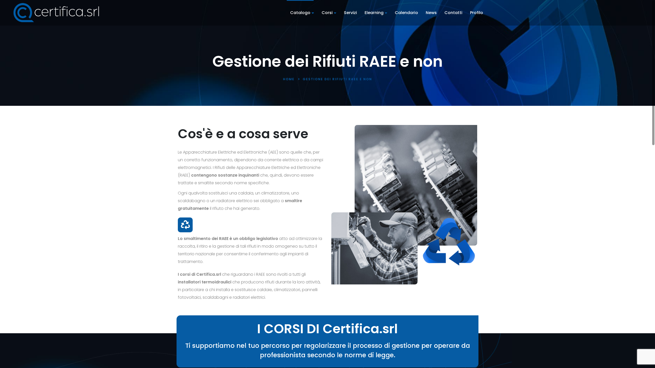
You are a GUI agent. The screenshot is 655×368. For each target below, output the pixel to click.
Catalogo (300, 13)
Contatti (453, 13)
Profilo (476, 13)
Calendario (406, 13)
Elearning (374, 13)
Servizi (350, 13)
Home (288, 79)
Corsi (327, 13)
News (431, 13)
